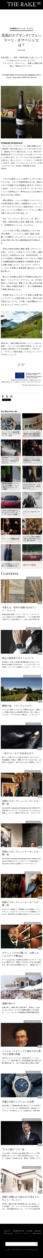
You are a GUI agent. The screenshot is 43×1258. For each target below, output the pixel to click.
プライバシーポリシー (23, 1233)
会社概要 (29, 1231)
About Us (7, 1231)
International (37, 1233)
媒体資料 (38, 1231)
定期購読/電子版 (18, 1231)
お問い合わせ (8, 1233)
